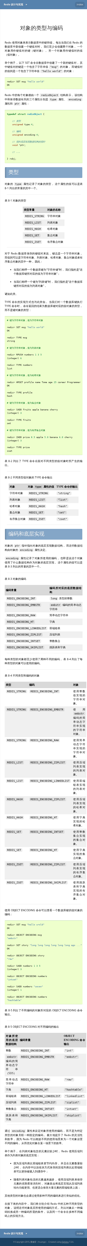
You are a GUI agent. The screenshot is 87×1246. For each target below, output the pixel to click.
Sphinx (65, 1241)
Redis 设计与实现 (13, 4)
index (80, 4)
